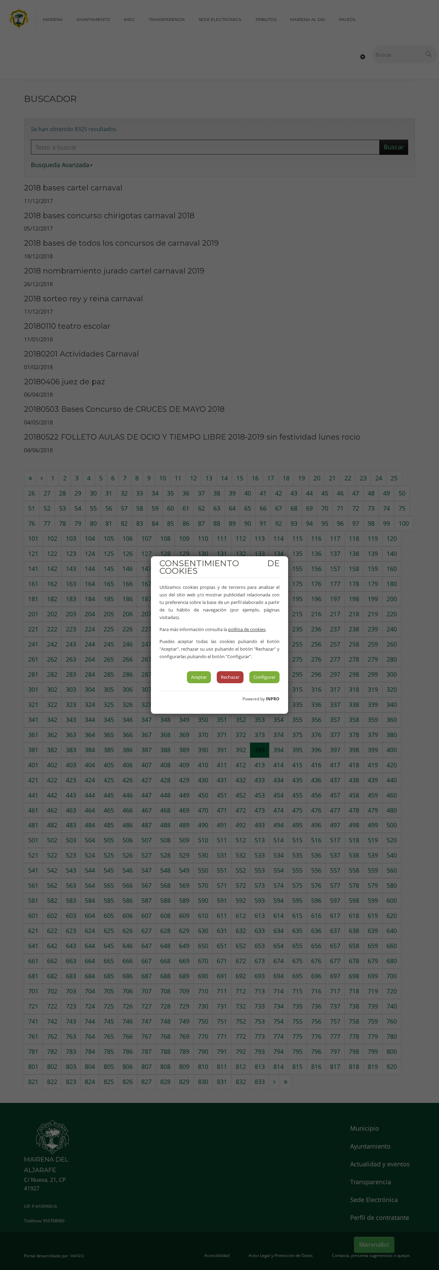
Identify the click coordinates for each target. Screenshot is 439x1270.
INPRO (273, 699)
